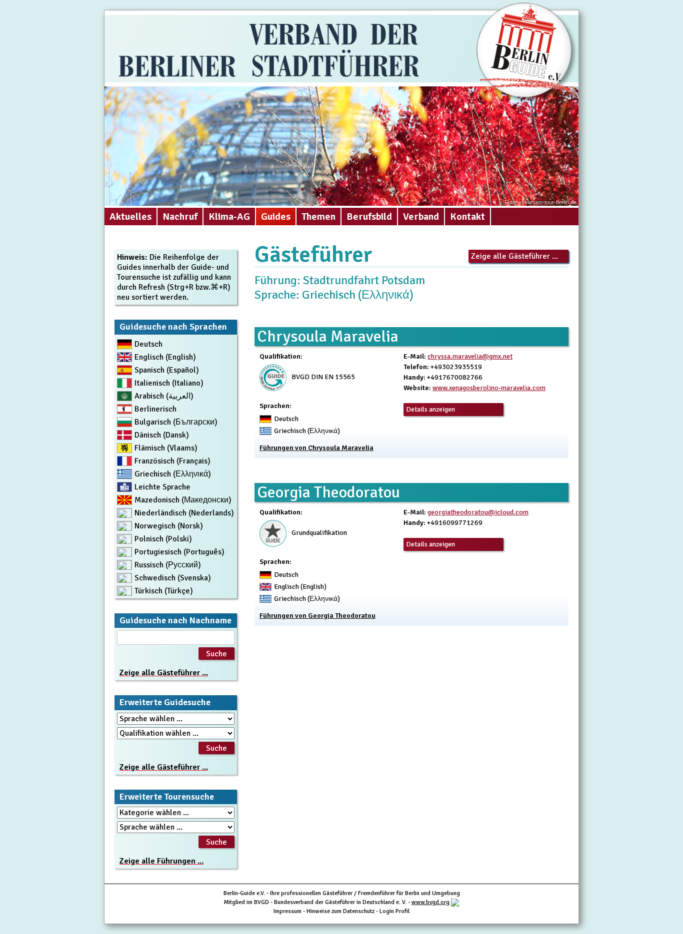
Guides (275, 216)
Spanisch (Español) (166, 370)
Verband (421, 216)
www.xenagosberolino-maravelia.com (489, 388)
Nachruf (180, 216)
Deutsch (148, 344)
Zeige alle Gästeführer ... (514, 256)
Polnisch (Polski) (163, 539)
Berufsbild (369, 216)
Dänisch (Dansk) (161, 435)
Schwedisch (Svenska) (172, 578)
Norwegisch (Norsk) (168, 526)
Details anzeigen (430, 409)
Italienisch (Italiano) (169, 383)
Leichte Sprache (162, 487)
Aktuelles (131, 216)
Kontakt (467, 216)
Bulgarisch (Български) (176, 422)
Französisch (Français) (172, 461)
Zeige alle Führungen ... (162, 861)
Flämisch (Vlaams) (166, 448)
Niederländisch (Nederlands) (184, 513)
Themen (319, 216)
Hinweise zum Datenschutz (340, 911)
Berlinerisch (155, 409)
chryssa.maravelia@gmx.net (470, 356)
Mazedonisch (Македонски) (183, 500)
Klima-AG (229, 216)
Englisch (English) (165, 357)
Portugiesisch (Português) (179, 552)
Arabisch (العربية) (164, 396)
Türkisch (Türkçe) (163, 591)
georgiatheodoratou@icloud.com (478, 512)
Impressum (288, 911)
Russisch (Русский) (167, 565)
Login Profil (395, 911)
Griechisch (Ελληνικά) (172, 474)
